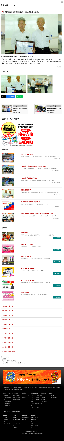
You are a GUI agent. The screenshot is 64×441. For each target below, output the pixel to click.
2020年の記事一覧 (7, 333)
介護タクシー (7, 405)
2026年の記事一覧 (7, 306)
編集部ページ (34, 417)
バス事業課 (15, 393)
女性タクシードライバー (27, 244)
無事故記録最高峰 (26, 190)
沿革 (5, 421)
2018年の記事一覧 (7, 342)
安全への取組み (26, 417)
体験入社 (24, 419)
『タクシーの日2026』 (27, 154)
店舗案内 (24, 397)
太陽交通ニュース (8, 5)
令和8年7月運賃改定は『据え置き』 (31, 202)
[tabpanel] (31, 34)
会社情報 (6, 419)
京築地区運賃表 (7, 401)
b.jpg (40, 84)
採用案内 (15, 417)
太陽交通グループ (8, 387)
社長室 (5, 417)
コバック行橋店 (35, 395)
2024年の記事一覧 (7, 315)
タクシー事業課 (7, 393)
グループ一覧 (7, 423)
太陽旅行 (24, 393)
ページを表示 (57, 237)
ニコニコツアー (26, 395)
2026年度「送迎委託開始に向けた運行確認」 (33, 166)
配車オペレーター (26, 256)
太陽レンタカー (35, 407)
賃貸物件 (42, 397)
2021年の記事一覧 (7, 329)
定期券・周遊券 (16, 399)
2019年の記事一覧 (7, 338)
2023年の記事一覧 (7, 320)
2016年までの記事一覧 (9, 351)
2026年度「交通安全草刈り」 (29, 178)
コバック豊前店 (35, 397)
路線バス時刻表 (16, 395)
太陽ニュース (34, 423)
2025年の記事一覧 (7, 310)
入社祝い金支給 (25, 292)
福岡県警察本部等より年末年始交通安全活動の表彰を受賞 (37, 213)
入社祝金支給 (24, 233)
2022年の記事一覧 (7, 324)
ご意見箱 (15, 427)
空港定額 (6, 395)
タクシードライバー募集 (27, 268)
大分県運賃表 (7, 403)
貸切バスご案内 (16, 397)
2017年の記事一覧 (7, 347)
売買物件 (42, 399)
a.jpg (13, 84)
